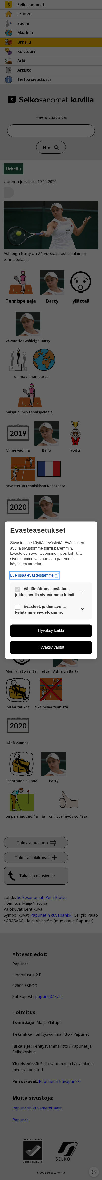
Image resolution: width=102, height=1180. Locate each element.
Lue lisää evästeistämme (32, 575)
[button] (82, 592)
